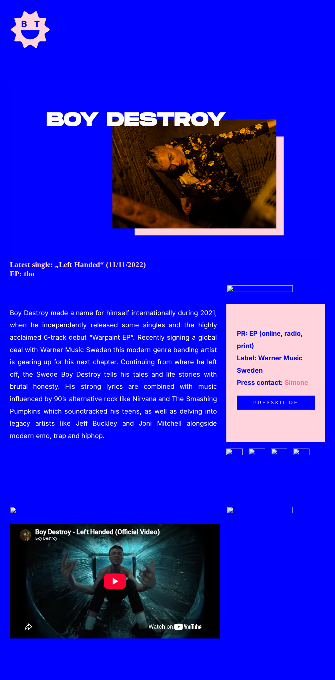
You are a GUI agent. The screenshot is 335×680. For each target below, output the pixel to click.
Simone (296, 382)
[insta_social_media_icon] (257, 451)
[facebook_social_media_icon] (234, 451)
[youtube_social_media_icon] (301, 451)
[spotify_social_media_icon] (279, 451)
